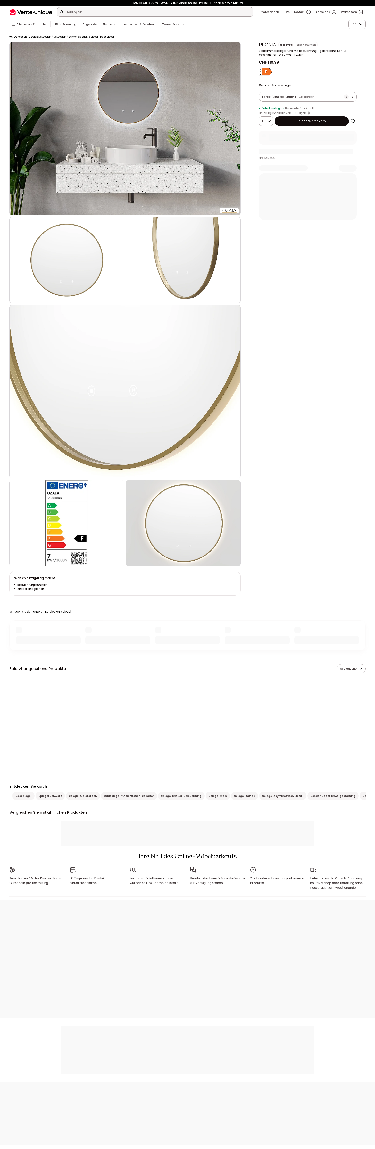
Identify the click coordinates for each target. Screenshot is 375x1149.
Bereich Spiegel (78, 36)
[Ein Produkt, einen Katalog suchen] (61, 12)
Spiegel (93, 36)
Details (264, 85)
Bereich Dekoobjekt (40, 36)
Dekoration (20, 36)
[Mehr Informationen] (308, 113)
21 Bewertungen (306, 44)
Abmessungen (282, 85)
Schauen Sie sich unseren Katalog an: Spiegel (40, 612)
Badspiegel (107, 36)
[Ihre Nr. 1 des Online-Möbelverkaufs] (30, 12)
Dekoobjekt (60, 36)
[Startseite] (10, 37)
